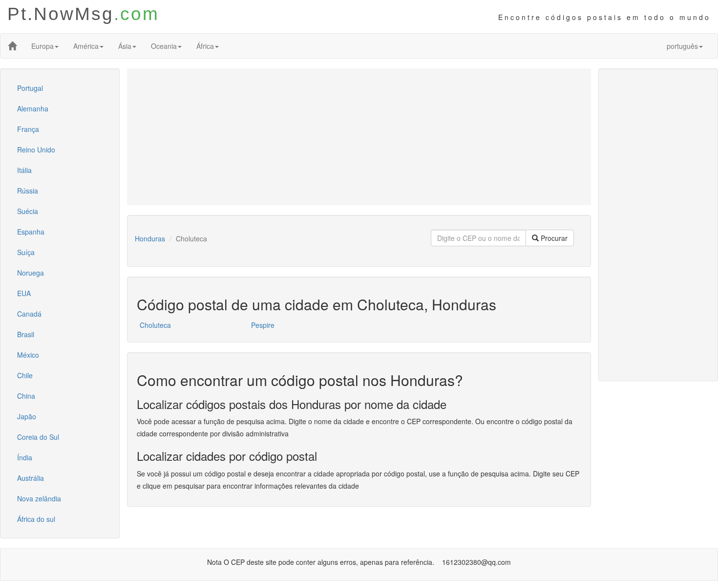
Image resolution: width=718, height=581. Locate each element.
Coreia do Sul (38, 437)
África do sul (36, 519)
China (26, 396)
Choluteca (155, 325)
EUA (24, 293)
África (205, 46)
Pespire (263, 325)
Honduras (150, 238)
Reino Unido (36, 149)
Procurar (553, 238)
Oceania (164, 46)
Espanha (30, 232)
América (86, 46)
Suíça (26, 252)
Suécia (27, 211)
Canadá (29, 314)
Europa (42, 46)
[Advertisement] (359, 136)
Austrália (30, 478)
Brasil (25, 334)
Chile (25, 375)
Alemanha (32, 108)
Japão (26, 416)
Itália (24, 170)
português (682, 46)
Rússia (27, 190)
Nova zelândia (39, 498)
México (28, 355)
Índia (24, 457)
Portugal (30, 88)
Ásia (124, 46)
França (28, 129)
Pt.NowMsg (83, 14)
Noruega (30, 273)
